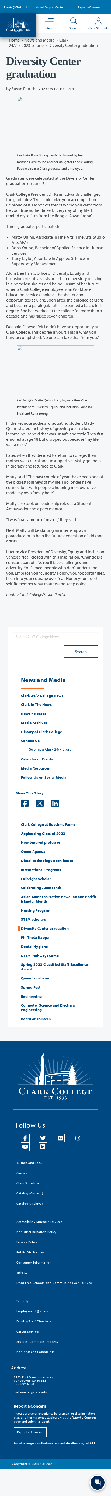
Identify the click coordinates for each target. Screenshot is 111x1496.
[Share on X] (37, 803)
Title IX (21, 1273)
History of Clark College (41, 732)
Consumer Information (34, 1262)
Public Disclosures (30, 1252)
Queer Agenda (33, 851)
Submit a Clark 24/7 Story (50, 749)
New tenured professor (40, 842)
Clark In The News (36, 704)
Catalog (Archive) (29, 1203)
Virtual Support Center (50, 7)
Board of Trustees (36, 1019)
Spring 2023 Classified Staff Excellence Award (54, 966)
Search (81, 651)
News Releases (33, 713)
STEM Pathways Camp (40, 956)
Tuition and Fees (29, 1163)
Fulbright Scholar (36, 879)
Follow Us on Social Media (44, 777)
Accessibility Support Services (39, 1222)
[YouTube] (25, 1146)
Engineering (31, 996)
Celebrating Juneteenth (41, 887)
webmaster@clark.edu (30, 1392)
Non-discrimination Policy (36, 1232)
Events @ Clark (13, 7)
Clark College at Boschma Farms (48, 824)
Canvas (21, 1173)
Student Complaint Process (37, 1342)
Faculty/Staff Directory (33, 1321)
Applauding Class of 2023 (43, 833)
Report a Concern (89, 7)
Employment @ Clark (32, 1311)
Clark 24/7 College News (42, 696)
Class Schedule (27, 1183)
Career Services (28, 1331)
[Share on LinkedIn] (52, 803)
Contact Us (30, 740)
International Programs (41, 870)
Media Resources (35, 768)
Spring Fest (30, 987)
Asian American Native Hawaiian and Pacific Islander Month (59, 899)
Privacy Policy (26, 1242)
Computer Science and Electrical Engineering (48, 1007)
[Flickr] (60, 1138)
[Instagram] (78, 1138)
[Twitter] (43, 1138)
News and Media (39, 40)
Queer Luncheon (35, 978)
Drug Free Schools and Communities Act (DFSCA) (54, 1283)
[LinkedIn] (43, 1146)
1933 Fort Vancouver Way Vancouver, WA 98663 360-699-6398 (33, 1380)
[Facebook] (25, 1138)
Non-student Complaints (35, 1352)
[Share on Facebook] (22, 803)
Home (14, 40)
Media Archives (34, 723)
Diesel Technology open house (47, 860)
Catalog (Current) (29, 1193)
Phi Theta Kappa (35, 937)
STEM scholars (33, 919)
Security (22, 1301)
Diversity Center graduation (45, 928)
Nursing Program (36, 910)
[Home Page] (18, 24)
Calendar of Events (37, 759)
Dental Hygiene (34, 946)
